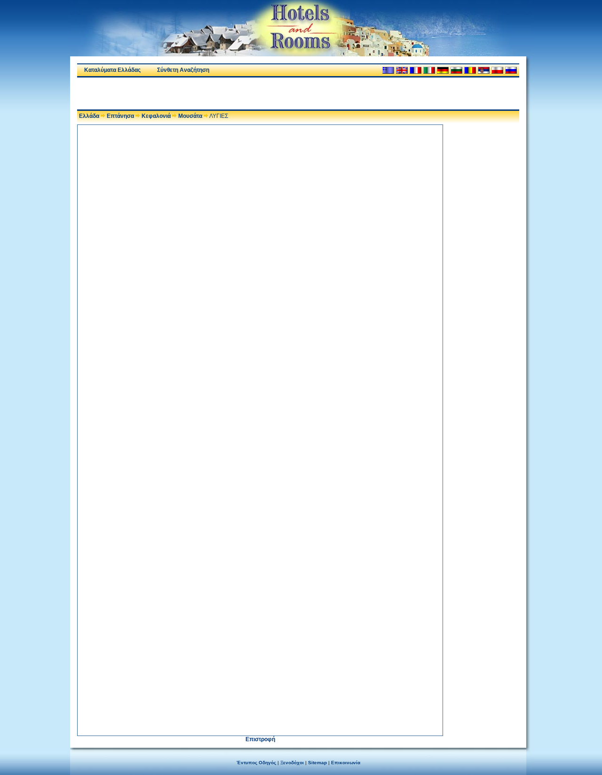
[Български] (456, 70)
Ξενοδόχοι (292, 762)
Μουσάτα (190, 116)
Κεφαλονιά (156, 116)
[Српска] (483, 70)
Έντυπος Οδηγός (256, 762)
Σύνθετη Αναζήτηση (183, 70)
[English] (402, 70)
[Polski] (497, 70)
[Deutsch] (442, 70)
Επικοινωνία (345, 762)
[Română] (470, 70)
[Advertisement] (187, 93)
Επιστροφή (260, 739)
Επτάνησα (120, 116)
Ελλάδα (89, 116)
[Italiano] (429, 70)
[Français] (415, 70)
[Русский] (511, 70)
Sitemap (317, 762)
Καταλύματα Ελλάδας (112, 70)
